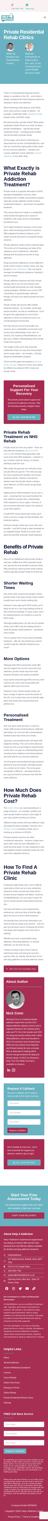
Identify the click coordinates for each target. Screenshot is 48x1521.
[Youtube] (27, 1288)
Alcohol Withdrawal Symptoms (17, 1368)
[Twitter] (20, 1288)
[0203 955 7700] (12, 5)
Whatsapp (30, 9)
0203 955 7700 (17, 9)
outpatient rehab (35, 114)
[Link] (34, 1288)
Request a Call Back (17, 1130)
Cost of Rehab (10, 1378)
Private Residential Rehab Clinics (18, 1398)
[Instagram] (13, 1070)
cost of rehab (13, 808)
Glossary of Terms (11, 1388)
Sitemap (7, 1403)
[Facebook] (7, 1288)
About (6, 1358)
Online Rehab (10, 1393)
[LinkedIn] (8, 1070)
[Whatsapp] (27, 5)
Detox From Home (12, 1383)
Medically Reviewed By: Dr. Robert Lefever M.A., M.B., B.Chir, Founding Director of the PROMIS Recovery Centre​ (33, 63)
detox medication (19, 269)
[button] (45, 17)
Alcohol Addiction (11, 1363)
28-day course (10, 829)
